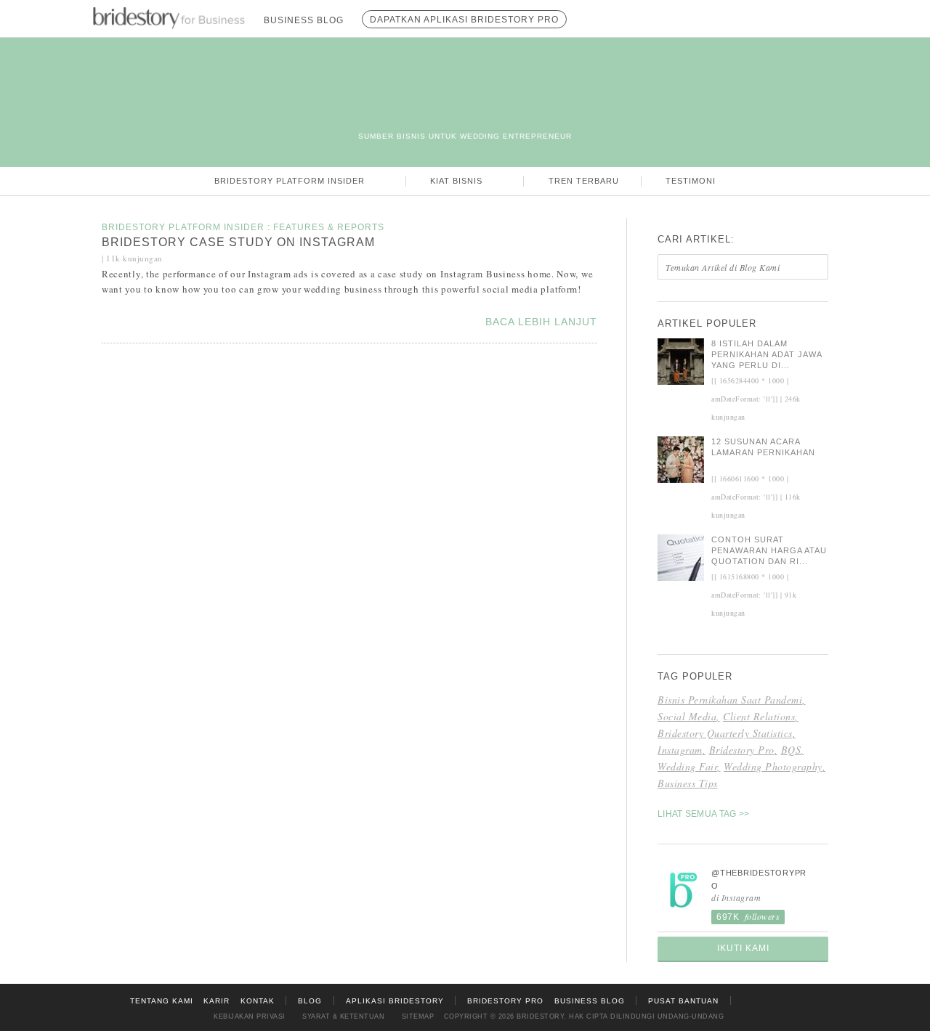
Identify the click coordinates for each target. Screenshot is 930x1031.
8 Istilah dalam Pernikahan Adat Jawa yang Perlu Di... (766, 354)
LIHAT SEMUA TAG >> (703, 814)
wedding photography (773, 766)
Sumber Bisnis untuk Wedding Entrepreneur (465, 136)
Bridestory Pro (742, 750)
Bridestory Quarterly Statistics (725, 733)
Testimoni (691, 180)
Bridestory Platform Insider (291, 180)
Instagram (680, 750)
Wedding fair (687, 766)
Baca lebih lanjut (541, 321)
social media (687, 716)
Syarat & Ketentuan (343, 1016)
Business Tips (688, 783)
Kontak (257, 1001)
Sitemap (418, 1016)
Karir (216, 1001)
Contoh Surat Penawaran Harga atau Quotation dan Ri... (769, 550)
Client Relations (759, 716)
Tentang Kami (161, 1001)
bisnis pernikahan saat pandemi (730, 699)
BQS (791, 750)
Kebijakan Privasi (250, 1016)
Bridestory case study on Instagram (238, 242)
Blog (310, 1001)
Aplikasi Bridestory (395, 1001)
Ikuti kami (743, 948)
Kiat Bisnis (457, 180)
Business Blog (589, 1001)
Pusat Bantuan (683, 1001)
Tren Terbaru (584, 180)
